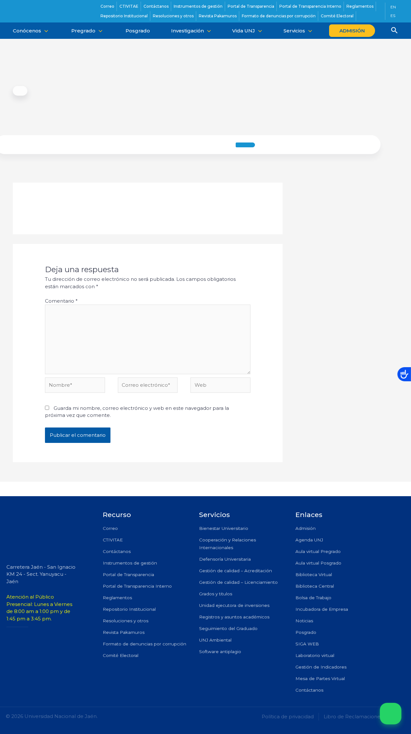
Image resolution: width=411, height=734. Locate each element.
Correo (110, 528)
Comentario (61, 301)
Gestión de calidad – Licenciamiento (238, 582)
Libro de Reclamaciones (353, 716)
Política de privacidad (288, 716)
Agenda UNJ (309, 539)
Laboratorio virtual (314, 655)
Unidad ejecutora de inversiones (234, 605)
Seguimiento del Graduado (228, 628)
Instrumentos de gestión (130, 563)
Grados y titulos (215, 593)
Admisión (305, 528)
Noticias (304, 620)
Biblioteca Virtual (313, 574)
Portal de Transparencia (128, 574)
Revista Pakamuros (123, 632)
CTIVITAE (113, 539)
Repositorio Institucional (129, 609)
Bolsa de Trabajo (313, 597)
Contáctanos (117, 551)
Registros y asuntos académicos (234, 616)
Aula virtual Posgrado (318, 563)
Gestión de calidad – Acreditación (235, 570)
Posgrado (305, 632)
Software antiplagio (220, 651)
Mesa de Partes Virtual (320, 678)
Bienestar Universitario (223, 528)
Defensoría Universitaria (225, 559)
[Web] (220, 386)
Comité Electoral (120, 655)
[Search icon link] (394, 31)
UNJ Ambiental (215, 640)
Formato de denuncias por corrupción (144, 643)
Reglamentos (117, 597)
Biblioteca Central (314, 586)
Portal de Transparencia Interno (137, 586)
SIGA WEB (307, 643)
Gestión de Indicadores (320, 666)
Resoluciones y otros (125, 620)
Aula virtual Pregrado (318, 551)
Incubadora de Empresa (321, 609)
